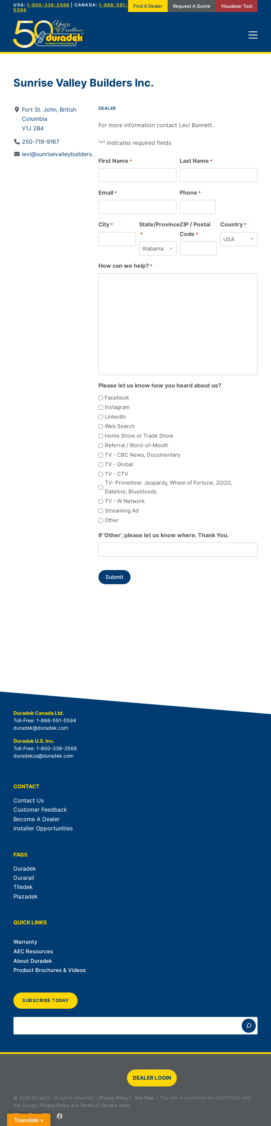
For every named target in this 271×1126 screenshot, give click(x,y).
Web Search (120, 426)
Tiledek (23, 886)
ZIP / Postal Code (195, 229)
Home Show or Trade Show (139, 435)
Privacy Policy (114, 1098)
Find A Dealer (147, 6)
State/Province (159, 229)
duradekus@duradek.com (43, 756)
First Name (115, 160)
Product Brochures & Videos (49, 970)
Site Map (144, 1098)
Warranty (25, 941)
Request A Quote (191, 6)
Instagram (117, 407)
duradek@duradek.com (40, 728)
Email (107, 192)
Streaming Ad (122, 510)
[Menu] (253, 35)
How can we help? (125, 265)
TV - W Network (125, 501)
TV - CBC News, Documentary (142, 454)
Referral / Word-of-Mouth (136, 445)
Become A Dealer (36, 819)
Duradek (24, 868)
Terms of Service (98, 1105)
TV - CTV (116, 473)
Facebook (117, 397)
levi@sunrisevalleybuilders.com (63, 154)
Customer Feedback (40, 809)
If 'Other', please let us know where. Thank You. (163, 535)
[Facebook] (59, 1116)
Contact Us (28, 800)
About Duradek (32, 961)
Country (233, 224)
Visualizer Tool (236, 6)
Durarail (23, 877)
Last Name (196, 160)
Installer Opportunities (43, 828)
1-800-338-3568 (48, 4)
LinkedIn (115, 416)
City (105, 224)
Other (112, 520)
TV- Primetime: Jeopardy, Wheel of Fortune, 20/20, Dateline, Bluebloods (168, 487)
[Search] (249, 1026)
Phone (190, 192)
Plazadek (25, 896)
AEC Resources (33, 951)
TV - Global (119, 464)
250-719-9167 (40, 141)
